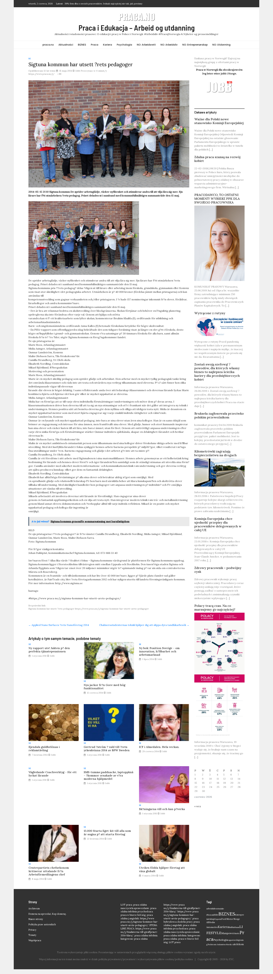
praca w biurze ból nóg (133, 915)
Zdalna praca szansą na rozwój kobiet (217, 159)
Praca (94, 44)
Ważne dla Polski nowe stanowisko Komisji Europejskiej (219, 121)
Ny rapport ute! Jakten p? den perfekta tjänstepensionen (49, 649)
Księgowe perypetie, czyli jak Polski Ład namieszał (90, 3)
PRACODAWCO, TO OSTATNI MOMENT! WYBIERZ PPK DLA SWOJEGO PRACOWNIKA (217, 198)
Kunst (237, 927)
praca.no (48, 44)
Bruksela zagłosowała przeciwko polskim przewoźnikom (219, 415)
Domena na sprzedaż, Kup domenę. (47, 914)
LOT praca (126, 904)
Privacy (32, 929)
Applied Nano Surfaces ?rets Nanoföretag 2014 (58, 625)
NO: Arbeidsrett (146, 44)
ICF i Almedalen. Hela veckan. (159, 747)
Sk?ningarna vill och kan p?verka (162, 809)
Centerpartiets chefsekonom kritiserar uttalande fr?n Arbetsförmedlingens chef (49, 871)
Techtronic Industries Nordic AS (221, 944)
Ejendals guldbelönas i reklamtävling (44, 748)
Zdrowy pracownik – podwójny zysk (217, 570)
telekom (239, 944)
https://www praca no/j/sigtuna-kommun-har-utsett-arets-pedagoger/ (139, 922)
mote (237, 933)
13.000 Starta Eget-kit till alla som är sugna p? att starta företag (107, 832)
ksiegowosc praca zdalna (134, 938)
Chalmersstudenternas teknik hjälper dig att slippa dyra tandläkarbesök (144, 625)
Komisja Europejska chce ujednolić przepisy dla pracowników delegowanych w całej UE (217, 524)
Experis (217, 919)
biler (216, 914)
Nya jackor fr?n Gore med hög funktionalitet (104, 686)
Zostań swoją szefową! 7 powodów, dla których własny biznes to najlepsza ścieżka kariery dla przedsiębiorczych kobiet (217, 371)
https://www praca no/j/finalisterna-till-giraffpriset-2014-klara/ (139, 932)
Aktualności (65, 44)
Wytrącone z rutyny (209, 313)
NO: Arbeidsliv (169, 44)
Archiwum (34, 908)
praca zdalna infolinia (145, 935)
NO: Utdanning (221, 44)
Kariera (107, 44)
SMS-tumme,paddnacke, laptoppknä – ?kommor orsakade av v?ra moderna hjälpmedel (108, 775)
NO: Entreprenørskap (195, 44)
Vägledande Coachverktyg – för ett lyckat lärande (53, 773)
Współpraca (34, 940)
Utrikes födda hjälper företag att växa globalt (162, 869)
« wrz (197, 806)
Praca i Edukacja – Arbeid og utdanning (137, 27)
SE (29, 58)
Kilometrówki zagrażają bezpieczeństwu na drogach (215, 453)
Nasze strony (35, 919)
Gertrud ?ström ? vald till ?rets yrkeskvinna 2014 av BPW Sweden (107, 748)
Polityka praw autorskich (42, 924)
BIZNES (82, 44)
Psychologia (124, 44)
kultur (232, 927)
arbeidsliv (211, 908)
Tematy (32, 935)
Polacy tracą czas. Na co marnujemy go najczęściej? (214, 607)
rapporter (231, 940)
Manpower (228, 933)
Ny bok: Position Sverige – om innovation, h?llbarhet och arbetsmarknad (159, 651)
